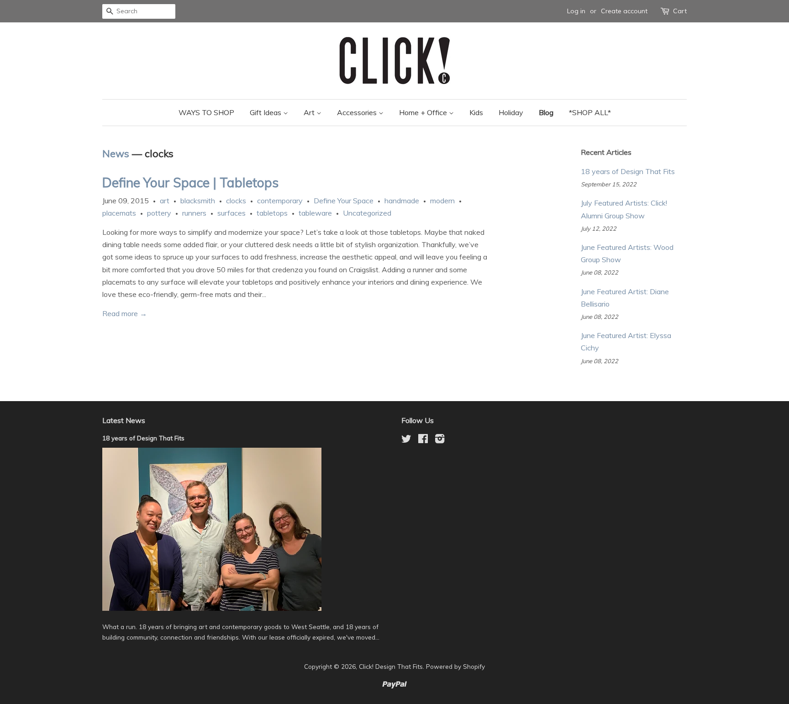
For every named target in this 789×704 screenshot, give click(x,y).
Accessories (358, 112)
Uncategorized (367, 212)
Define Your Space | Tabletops (190, 183)
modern (442, 200)
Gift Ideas (266, 112)
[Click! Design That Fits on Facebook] (423, 440)
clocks (236, 200)
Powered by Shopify (455, 666)
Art (310, 112)
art (164, 200)
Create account (624, 11)
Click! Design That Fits (391, 666)
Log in (576, 11)
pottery (159, 212)
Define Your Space (343, 200)
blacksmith (197, 200)
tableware (315, 212)
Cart (680, 11)
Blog (546, 112)
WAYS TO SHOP (206, 112)
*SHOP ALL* (590, 112)
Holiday (511, 112)
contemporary (280, 200)
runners (194, 212)
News (115, 153)
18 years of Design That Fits (628, 171)
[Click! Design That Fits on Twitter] (406, 440)
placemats (119, 212)
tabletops (272, 212)
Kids (476, 112)
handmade (401, 200)
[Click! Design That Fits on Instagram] (440, 440)
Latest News (123, 420)
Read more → (124, 313)
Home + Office (424, 112)
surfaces (231, 212)
